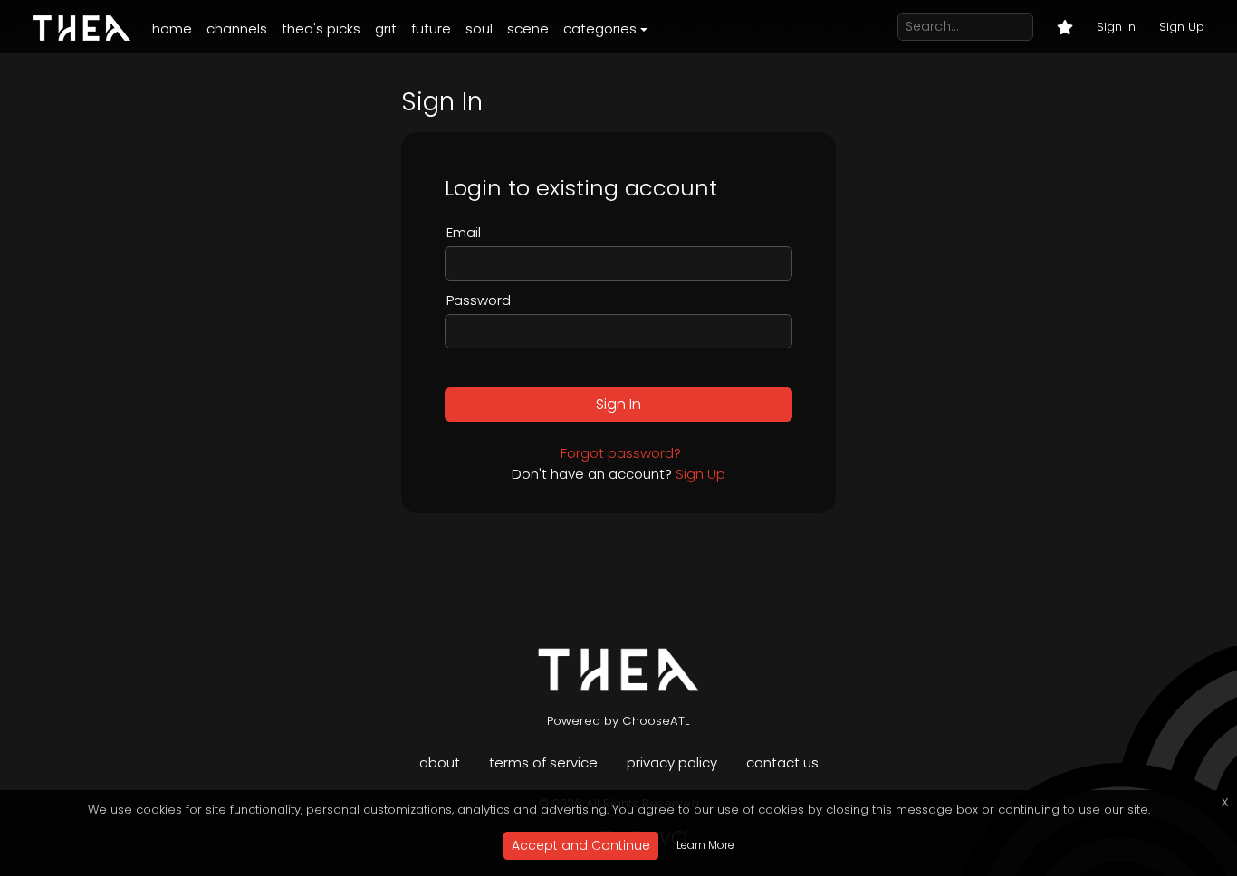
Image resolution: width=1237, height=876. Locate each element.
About (439, 762)
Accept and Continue (581, 845)
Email (463, 232)
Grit (386, 28)
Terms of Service (543, 762)
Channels (236, 28)
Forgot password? (621, 452)
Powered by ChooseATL (618, 720)
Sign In (1116, 26)
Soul (479, 28)
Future (431, 28)
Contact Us (782, 762)
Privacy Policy (672, 762)
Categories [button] (600, 28)
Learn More (705, 844)
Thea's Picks (321, 28)
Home (172, 28)
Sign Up (1181, 26)
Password (478, 299)
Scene (528, 28)
